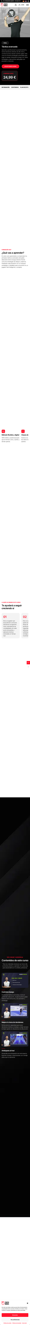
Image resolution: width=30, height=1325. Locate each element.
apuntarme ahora (10, 66)
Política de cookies (7, 1323)
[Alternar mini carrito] (16, 5)
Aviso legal (24, 1323)
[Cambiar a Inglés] (26, 1)
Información (6, 87)
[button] (27, 1303)
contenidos (15, 87)
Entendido (15, 1315)
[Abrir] (27, 5)
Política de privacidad (16, 1323)
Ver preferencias (15, 1319)
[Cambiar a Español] (23, 1)
